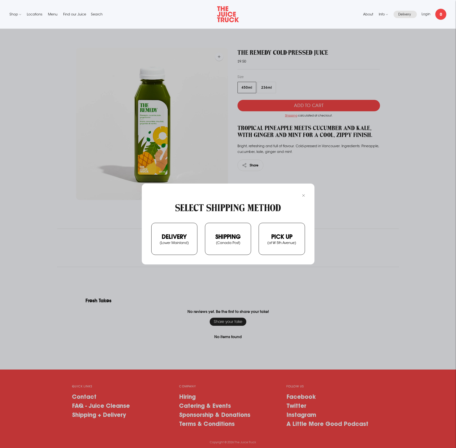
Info (382, 14)
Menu (52, 14)
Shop (14, 14)
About (368, 14)
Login (426, 14)
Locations (34, 14)
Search (97, 14)
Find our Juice (74, 14)
